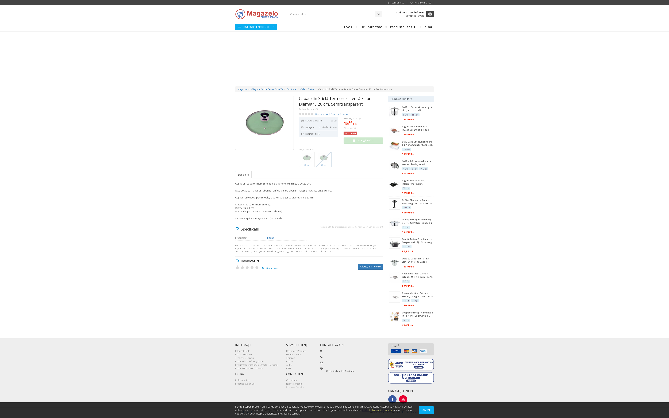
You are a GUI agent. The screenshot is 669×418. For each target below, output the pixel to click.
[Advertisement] (334, 56)
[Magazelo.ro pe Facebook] (392, 399)
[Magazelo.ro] (257, 14)
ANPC (289, 364)
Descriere (243, 174)
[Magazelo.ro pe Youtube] (403, 399)
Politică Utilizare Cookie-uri (249, 368)
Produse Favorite (295, 387)
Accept (426, 410)
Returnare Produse (296, 350)
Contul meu (397, 2)
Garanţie (290, 357)
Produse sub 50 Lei (403, 27)
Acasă (348, 27)
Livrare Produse (243, 354)
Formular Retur (294, 354)
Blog (428, 27)
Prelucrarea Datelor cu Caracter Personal (256, 364)
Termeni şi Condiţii (244, 357)
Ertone (270, 237)
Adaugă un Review (370, 266)
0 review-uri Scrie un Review (331, 114)
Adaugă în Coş (364, 140)
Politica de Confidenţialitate (249, 361)
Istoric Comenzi (294, 383)
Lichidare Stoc (371, 27)
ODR (288, 368)
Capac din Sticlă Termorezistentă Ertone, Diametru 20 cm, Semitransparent (337, 101)
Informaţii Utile (422, 2)
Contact (290, 361)
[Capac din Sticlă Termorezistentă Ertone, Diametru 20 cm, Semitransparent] (264, 123)
